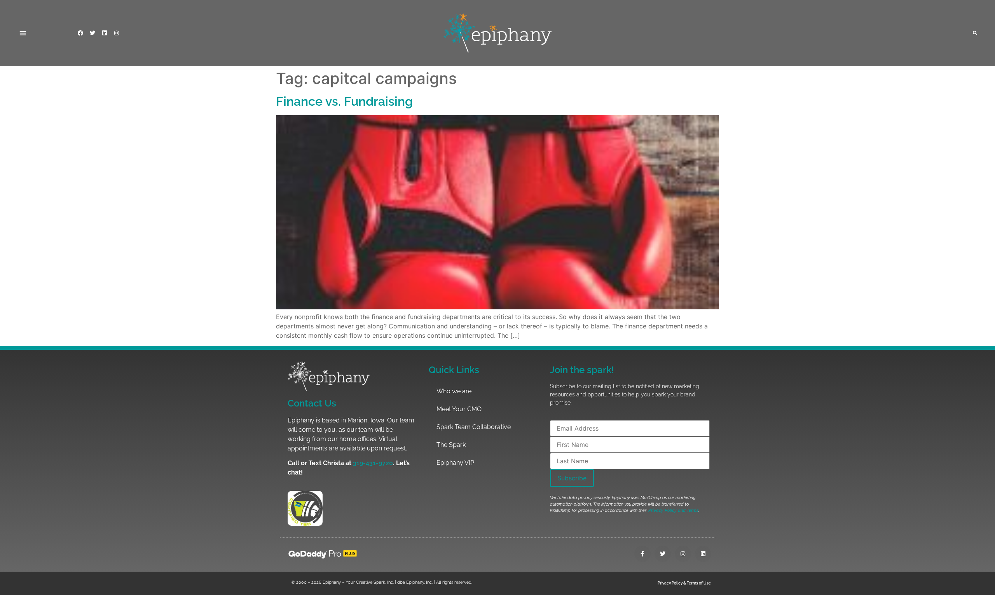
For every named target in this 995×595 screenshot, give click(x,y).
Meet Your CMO (459, 409)
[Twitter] (92, 33)
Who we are (453, 391)
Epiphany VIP (455, 462)
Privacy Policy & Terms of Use (684, 583)
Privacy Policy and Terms (673, 510)
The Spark (451, 444)
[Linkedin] (104, 33)
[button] (22, 33)
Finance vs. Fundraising (344, 101)
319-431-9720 (373, 463)
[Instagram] (116, 33)
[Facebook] (80, 33)
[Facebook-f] (642, 554)
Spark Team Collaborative (473, 427)
